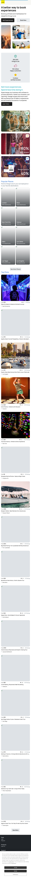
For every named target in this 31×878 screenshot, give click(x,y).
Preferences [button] (13, 863)
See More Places (16, 269)
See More (15, 830)
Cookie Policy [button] (11, 861)
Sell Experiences (8, 20)
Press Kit (3, 840)
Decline (15, 871)
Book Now (23, 20)
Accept (15, 867)
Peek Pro (3, 846)
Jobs (2, 839)
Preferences (15, 874)
